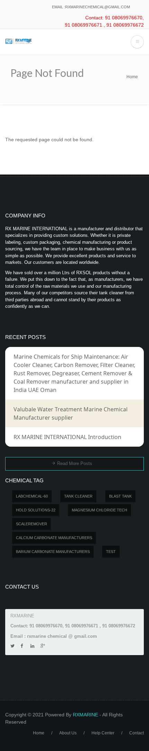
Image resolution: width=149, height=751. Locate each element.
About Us (68, 733)
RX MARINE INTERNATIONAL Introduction (67, 437)
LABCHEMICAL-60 (32, 496)
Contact (136, 733)
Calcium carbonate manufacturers (54, 538)
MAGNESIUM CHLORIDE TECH (99, 510)
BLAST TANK (120, 496)
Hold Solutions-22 (35, 510)
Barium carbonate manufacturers (53, 551)
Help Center (102, 733)
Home (132, 76)
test (111, 551)
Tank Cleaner (78, 496)
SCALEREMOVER (31, 524)
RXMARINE (85, 714)
